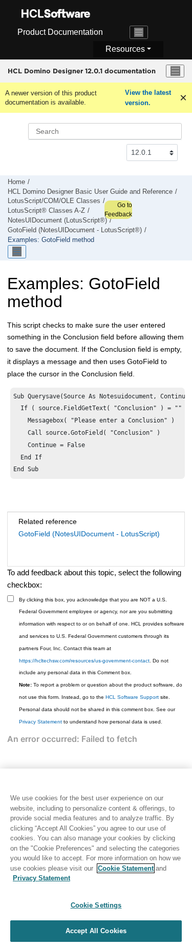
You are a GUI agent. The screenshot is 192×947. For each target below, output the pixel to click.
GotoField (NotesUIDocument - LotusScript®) (75, 230)
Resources (125, 49)
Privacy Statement (40, 721)
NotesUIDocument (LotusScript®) (57, 220)
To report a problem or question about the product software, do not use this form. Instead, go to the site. (100, 691)
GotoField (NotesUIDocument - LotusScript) (89, 534)
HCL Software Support (132, 697)
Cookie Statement (126, 868)
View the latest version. (148, 98)
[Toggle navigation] (139, 32)
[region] (96, 858)
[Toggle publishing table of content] (17, 251)
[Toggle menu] (175, 71)
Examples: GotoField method (51, 240)
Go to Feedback (118, 210)
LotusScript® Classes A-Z (46, 210)
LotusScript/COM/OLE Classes (54, 201)
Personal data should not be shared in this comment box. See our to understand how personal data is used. (97, 715)
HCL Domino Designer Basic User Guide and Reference (90, 191)
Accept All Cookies (96, 931)
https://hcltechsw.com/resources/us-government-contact (84, 660)
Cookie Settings (96, 905)
